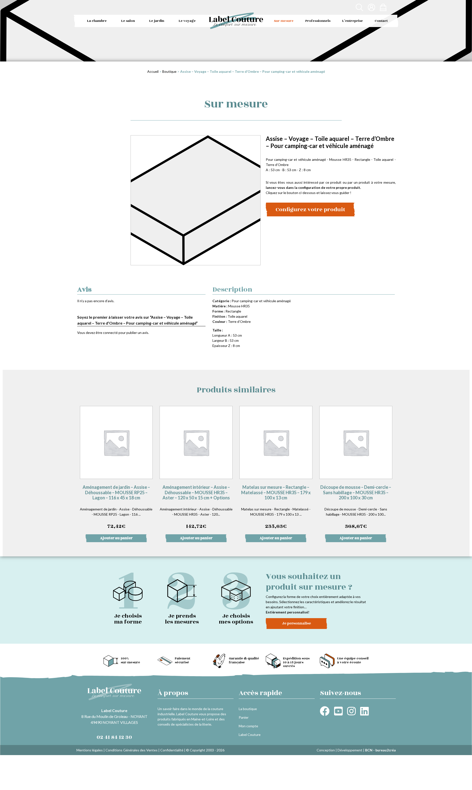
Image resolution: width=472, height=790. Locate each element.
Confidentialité (171, 750)
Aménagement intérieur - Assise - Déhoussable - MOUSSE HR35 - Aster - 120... (196, 507)
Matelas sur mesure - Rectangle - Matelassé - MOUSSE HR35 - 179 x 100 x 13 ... (276, 507)
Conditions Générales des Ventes (131, 750)
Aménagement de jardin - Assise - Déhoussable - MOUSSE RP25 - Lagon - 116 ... (116, 507)
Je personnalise (296, 623)
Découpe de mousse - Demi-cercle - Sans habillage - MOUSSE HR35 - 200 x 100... (355, 507)
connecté (110, 332)
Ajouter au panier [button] (116, 538)
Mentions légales (89, 750)
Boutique (169, 71)
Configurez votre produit (310, 209)
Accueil (153, 71)
